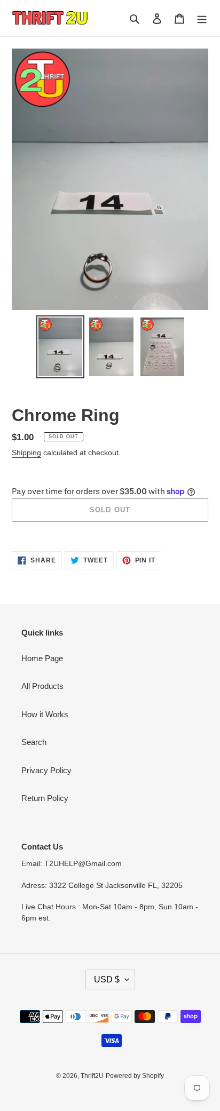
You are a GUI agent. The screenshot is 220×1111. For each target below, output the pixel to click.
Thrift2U (92, 1076)
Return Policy (44, 798)
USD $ (107, 979)
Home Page (42, 658)
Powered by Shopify (135, 1076)
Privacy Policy (46, 770)
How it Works (44, 714)
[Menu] (202, 18)
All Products (42, 686)
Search (33, 742)
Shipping (26, 452)
